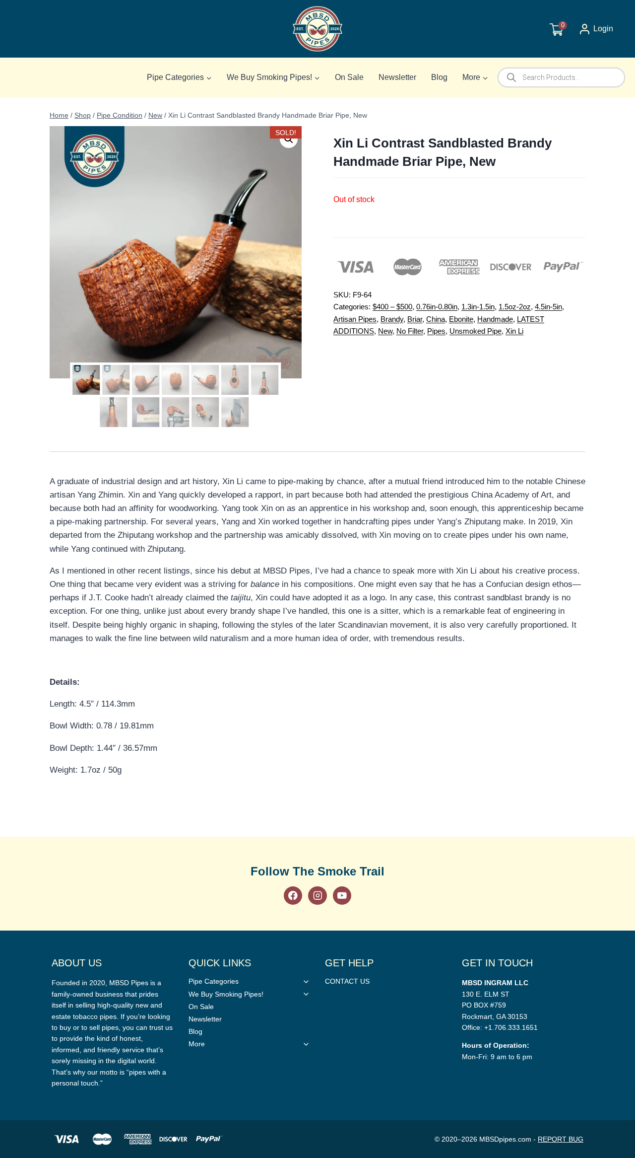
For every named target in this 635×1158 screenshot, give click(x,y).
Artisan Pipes (355, 319)
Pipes (436, 331)
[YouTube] (342, 895)
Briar (414, 319)
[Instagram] (317, 895)
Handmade (495, 319)
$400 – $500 (392, 306)
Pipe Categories (214, 981)
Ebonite (461, 319)
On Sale (349, 77)
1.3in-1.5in (478, 306)
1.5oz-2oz (515, 306)
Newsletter (397, 77)
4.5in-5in (548, 306)
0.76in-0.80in (436, 306)
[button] (289, 139)
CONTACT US (347, 981)
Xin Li (514, 331)
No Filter (409, 331)
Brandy (392, 319)
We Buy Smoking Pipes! (226, 994)
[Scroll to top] (611, 816)
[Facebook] (293, 895)
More (197, 1044)
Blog (439, 77)
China (435, 319)
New (385, 331)
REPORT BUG (560, 1139)
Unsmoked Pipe (475, 331)
